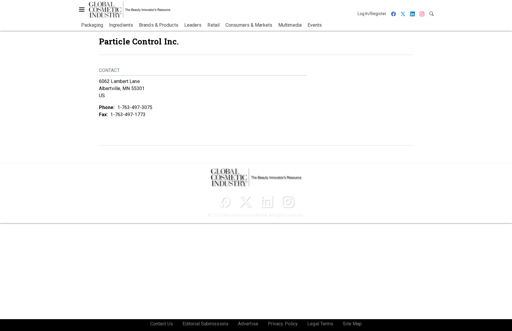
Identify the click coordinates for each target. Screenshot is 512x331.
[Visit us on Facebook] (224, 201)
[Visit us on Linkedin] (267, 201)
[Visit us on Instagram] (288, 201)
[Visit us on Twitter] (245, 201)
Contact (109, 70)
